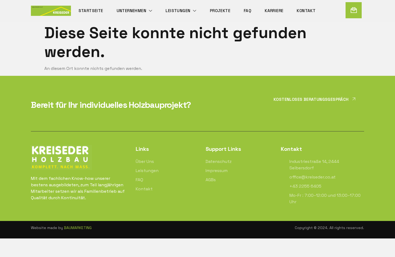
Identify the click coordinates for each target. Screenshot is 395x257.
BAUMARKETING (78, 227)
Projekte (220, 10)
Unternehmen (131, 10)
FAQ (247, 10)
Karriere (274, 10)
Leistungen (178, 10)
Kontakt (306, 10)
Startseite (90, 10)
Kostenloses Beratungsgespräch (311, 99)
